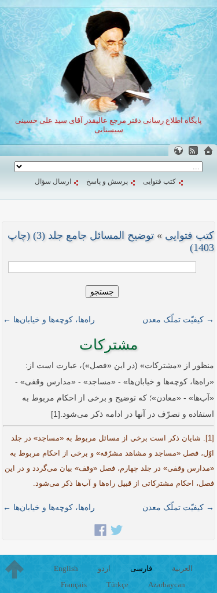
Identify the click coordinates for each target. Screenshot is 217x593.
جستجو (102, 291)
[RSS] (193, 150)
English (66, 568)
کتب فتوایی (159, 181)
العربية (182, 568)
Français (74, 584)
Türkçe (117, 584)
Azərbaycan (166, 584)
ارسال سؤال (53, 181)
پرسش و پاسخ (107, 181)
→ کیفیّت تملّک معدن (178, 319)
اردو (104, 568)
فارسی (141, 568)
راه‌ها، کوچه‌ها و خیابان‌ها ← (49, 319)
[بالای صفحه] (14, 569)
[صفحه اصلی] (208, 150)
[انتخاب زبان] (178, 150)
